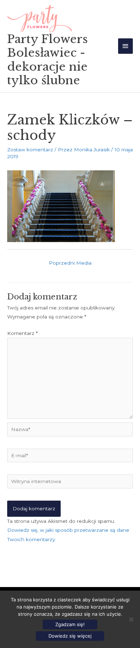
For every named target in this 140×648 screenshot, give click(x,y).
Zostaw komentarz (30, 149)
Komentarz (22, 333)
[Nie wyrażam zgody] (131, 619)
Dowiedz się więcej (70, 636)
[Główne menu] (125, 46)
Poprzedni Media (70, 263)
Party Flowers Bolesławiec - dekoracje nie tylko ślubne (47, 59)
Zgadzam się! (70, 624)
